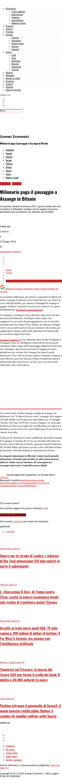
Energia (9, 26)
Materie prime (19, 23)
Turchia (15, 69)
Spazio (9, 72)
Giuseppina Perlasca (10, 251)
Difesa (9, 29)
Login (45, 508)
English (9, 87)
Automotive (17, 14)
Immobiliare (18, 20)
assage (31, 480)
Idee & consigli (13, 90)
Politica (9, 32)
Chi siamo (10, 749)
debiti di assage (21, 483)
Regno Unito (18, 43)
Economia (11, 8)
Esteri (9, 52)
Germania (16, 40)
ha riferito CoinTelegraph (29, 309)
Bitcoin (9, 483)
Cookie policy (11, 756)
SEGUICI (4, 477)
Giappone (16, 67)
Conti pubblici (18, 11)
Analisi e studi (13, 78)
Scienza (10, 81)
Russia (15, 46)
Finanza (15, 17)
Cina (14, 58)
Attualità (10, 75)
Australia (16, 61)
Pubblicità (10, 746)
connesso (18, 521)
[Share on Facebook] (34, 256)
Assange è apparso (9, 339)
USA (14, 55)
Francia (15, 38)
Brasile (15, 64)
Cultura (9, 84)
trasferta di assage (17, 485)
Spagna (15, 49)
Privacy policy (12, 753)
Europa (9, 34)
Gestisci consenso (14, 760)
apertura (24, 480)
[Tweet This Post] (34, 259)
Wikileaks (31, 485)
